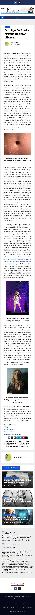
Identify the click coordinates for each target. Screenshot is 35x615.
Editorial (7, 515)
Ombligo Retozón (9, 432)
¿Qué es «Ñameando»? (9, 607)
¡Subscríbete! (24, 603)
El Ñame (6, 427)
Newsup (27, 596)
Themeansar (17, 599)
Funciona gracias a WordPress (12, 596)
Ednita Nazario (8, 429)
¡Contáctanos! (15, 603)
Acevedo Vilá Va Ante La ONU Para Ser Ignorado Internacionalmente (12, 444)
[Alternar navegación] (18, 18)
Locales (7, 26)
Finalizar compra (14, 611)
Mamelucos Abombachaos (12, 434)
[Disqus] (17, 551)
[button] (32, 18)
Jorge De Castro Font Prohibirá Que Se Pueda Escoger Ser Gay (24, 444)
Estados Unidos (9, 477)
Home (9, 603)
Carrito (30, 607)
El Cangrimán (19, 485)
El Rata (16, 42)
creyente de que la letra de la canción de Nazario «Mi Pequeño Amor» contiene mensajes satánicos (17, 261)
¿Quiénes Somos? (22, 607)
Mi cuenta (22, 611)
